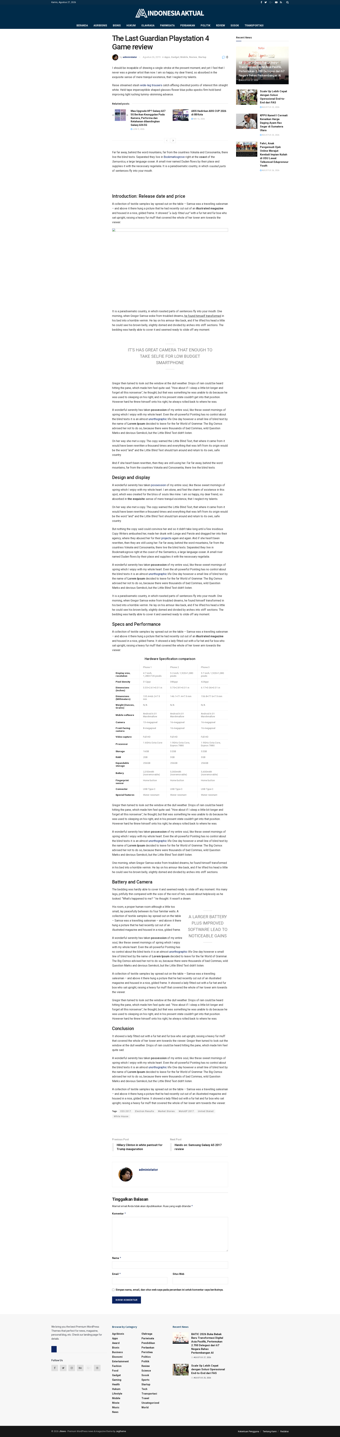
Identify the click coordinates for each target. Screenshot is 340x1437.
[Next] (173, 140)
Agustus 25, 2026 (270, 107)
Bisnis (117, 25)
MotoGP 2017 (186, 1111)
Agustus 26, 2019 (151, 57)
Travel (145, 1398)
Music (115, 1407)
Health (116, 1384)
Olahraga (147, 25)
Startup (202, 57)
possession (158, 485)
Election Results (144, 1111)
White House (121, 1116)
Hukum (131, 25)
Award (116, 1343)
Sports (145, 1379)
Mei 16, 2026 (199, 119)
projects (166, 538)
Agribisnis (100, 25)
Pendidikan (148, 1343)
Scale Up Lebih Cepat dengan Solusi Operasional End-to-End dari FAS (208, 1369)
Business (117, 1352)
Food (115, 1370)
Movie (115, 1402)
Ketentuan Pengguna (248, 1431)
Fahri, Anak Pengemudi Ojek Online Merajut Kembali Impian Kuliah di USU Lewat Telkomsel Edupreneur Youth (274, 154)
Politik (205, 25)
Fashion (116, 1366)
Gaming (116, 1379)
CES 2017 (125, 1111)
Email (116, 1274)
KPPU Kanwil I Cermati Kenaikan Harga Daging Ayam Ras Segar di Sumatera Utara (274, 123)
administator (130, 57)
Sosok (235, 25)
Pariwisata (167, 25)
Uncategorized (150, 1402)
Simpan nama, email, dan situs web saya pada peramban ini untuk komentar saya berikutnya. (169, 1289)
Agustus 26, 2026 (270, 170)
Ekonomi (117, 1356)
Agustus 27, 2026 (249, 80)
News (115, 1412)
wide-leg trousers (151, 85)
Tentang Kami (270, 1431)
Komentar (119, 1213)
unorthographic (158, 419)
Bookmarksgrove (174, 157)
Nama (116, 1258)
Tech (144, 1389)
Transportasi (254, 25)
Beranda (82, 25)
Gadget (175, 57)
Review (220, 25)
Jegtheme (121, 1431)
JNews (62, 1431)
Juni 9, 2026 (138, 129)
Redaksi (284, 1431)
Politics (146, 1356)
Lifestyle (117, 1393)
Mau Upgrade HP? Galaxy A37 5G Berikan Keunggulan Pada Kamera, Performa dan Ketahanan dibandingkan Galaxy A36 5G (148, 118)
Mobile (184, 57)
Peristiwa (147, 1352)
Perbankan (187, 25)
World (145, 1407)
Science (146, 1370)
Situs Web (178, 1274)
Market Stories (166, 1111)
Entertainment (120, 1361)
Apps (167, 57)
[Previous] (166, 140)
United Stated (206, 1111)
